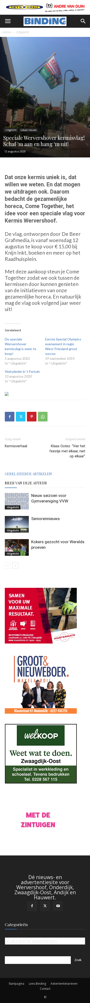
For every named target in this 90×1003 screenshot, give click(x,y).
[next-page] (15, 565)
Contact (45, 989)
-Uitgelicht (22, 32)
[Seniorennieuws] (17, 524)
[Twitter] (20, 416)
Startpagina (16, 984)
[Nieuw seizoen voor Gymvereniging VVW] (17, 501)
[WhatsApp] (43, 416)
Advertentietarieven (64, 984)
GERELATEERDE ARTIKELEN (28, 473)
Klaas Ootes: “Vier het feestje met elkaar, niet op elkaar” (67, 451)
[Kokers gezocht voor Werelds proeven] (17, 547)
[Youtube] (58, 906)
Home (6, 32)
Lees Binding (37, 984)
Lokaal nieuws (28, 130)
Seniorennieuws (45, 518)
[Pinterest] (31, 416)
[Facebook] (9, 416)
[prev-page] (8, 565)
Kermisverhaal (16, 446)
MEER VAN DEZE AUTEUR (26, 483)
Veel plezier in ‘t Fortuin (22, 371)
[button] (7, 21)
